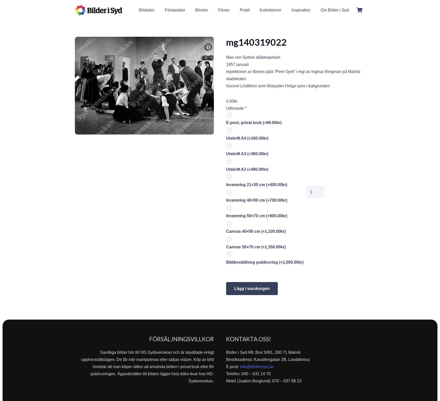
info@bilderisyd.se (256, 366)
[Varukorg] (359, 10)
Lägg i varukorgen (252, 288)
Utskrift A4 (247, 138)
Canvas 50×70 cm (256, 247)
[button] (352, 10)
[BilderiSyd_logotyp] (98, 10)
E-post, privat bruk (254, 122)
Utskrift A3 (247, 154)
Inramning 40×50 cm (256, 200)
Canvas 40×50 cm (256, 231)
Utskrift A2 (247, 169)
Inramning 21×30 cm (256, 185)
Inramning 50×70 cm (256, 216)
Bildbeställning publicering (265, 262)
